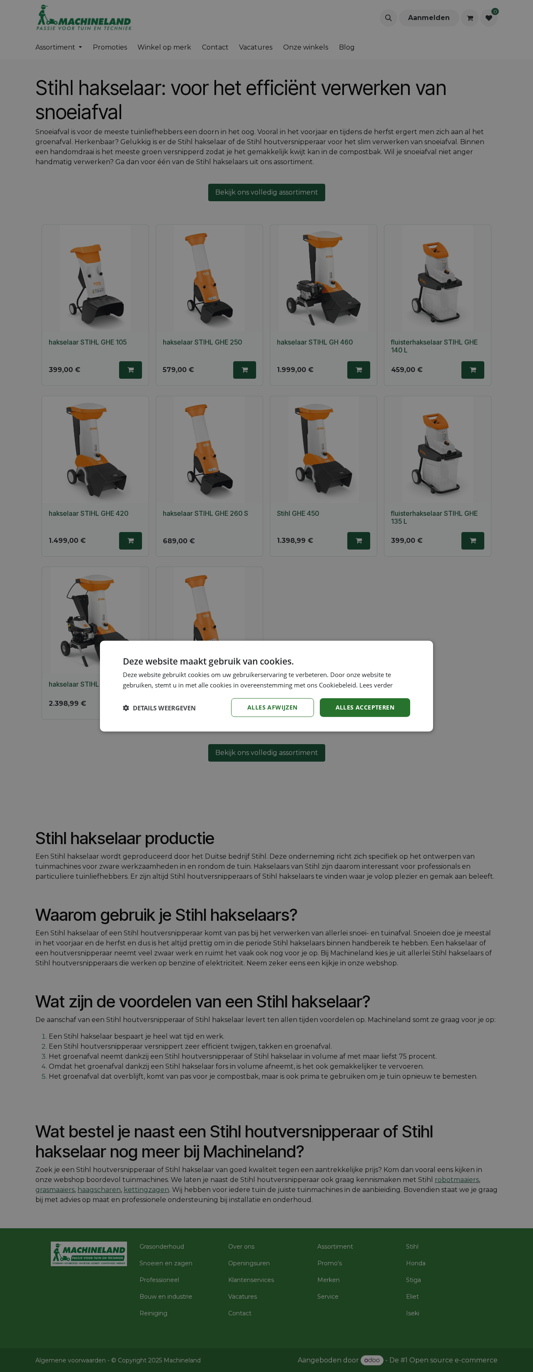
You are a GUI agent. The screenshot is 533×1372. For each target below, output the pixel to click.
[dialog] (266, 686)
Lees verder (376, 684)
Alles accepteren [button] (365, 707)
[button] (159, 707)
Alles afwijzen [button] (272, 707)
